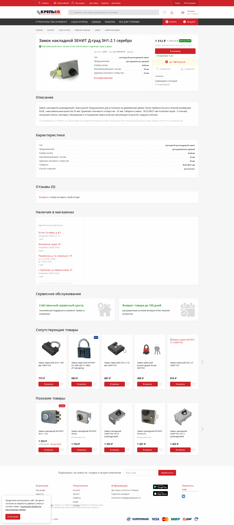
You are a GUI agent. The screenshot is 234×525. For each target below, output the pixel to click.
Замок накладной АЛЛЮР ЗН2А (83, 432)
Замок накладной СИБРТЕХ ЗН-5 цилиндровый (178, 434)
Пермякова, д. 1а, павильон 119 (55, 255)
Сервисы (105, 3)
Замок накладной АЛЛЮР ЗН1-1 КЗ (51, 432)
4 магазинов (163, 84)
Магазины (116, 3)
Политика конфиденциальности (126, 497)
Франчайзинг (63, 3)
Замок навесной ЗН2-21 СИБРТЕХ (182, 364)
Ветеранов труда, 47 (49, 244)
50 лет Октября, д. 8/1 (49, 232)
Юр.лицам (79, 3)
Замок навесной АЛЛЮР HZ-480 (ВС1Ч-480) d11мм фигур (83, 365)
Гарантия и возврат (120, 494)
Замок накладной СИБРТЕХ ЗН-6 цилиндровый (112, 434)
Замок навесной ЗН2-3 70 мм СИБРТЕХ (116, 364)
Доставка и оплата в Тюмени (124, 490)
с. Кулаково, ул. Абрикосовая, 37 (55, 270)
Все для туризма (129, 21)
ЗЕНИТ (130, 51)
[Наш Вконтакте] (183, 496)
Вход (177, 3)
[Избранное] (164, 12)
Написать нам (188, 487)
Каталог (76, 490)
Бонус (173, 21)
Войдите (43, 197)
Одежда (96, 21)
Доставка (93, 3)
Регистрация (190, 3)
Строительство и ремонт (51, 21)
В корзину (175, 51)
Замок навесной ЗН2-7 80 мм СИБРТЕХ (51, 364)
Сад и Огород (79, 21)
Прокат (76, 494)
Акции (191, 21)
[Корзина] (183, 12)
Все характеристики (103, 77)
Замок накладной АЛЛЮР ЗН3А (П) (149, 432)
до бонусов (177, 61)
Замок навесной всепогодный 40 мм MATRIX (146, 365)
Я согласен (13, 516)
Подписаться (167, 472)
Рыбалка (110, 21)
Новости (40, 494)
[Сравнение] (172, 12)
